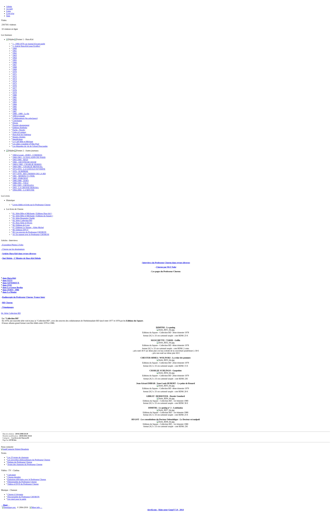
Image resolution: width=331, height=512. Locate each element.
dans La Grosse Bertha (13, 287)
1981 (15, 97)
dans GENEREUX (11, 283)
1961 (15, 51)
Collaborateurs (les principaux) (25, 118)
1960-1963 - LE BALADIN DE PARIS (29, 157)
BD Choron (7, 303)
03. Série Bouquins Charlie (24, 218)
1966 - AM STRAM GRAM (24, 162)
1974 (15, 81)
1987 (15, 111)
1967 (15, 65)
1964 (15, 58)
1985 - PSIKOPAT (20, 178)
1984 (15, 104)
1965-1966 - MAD (20, 160)
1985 (15, 107)
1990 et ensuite (19, 116)
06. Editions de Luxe (21, 225)
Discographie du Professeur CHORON (23, 497)
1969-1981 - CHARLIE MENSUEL (28, 167)
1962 (15, 53)
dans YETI (7, 280)
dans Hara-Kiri (9, 278)
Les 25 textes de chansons (18, 457)
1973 (15, 79)
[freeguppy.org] (9, 507)
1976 (15, 86)
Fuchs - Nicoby (19, 130)
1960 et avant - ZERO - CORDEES (27, 155)
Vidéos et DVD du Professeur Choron (23, 484)
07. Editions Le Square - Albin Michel (28, 227)
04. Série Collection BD (22, 220)
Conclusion (17, 121)
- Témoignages (7, 307)
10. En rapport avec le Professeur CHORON (31, 234)
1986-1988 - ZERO (21, 181)
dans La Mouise (10, 292)
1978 (15, 90)
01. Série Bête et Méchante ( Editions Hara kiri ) (32, 213)
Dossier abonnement (21, 125)
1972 (15, 76)
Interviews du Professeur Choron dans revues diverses (166, 263)
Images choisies (19, 137)
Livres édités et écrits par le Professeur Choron (31, 205)
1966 (15, 62)
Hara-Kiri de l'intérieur (22, 134)
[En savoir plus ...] (36, 507)
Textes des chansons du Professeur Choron (24, 464)
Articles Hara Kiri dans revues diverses (19, 254)
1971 (15, 74)
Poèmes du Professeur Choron (19, 462)
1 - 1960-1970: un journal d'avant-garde (29, 44)
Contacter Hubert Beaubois (18, 449)
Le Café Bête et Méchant (23, 141)
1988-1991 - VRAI (20, 183)
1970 (15, 72)
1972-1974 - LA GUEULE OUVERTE (29, 169)
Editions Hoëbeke (20, 128)
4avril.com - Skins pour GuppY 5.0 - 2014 (165, 510)
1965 (15, 60)
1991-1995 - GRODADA (23, 185)
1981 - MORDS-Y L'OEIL (24, 176)
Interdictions (18, 139)
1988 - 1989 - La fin (21, 114)
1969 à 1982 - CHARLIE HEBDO (27, 164)
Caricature (11, 475)
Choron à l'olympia (15, 494)
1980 (15, 95)
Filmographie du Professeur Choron (22, 482)
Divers (15, 123)
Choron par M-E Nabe (166, 267)
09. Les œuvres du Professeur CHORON (29, 232)
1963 (15, 55)
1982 (15, 100)
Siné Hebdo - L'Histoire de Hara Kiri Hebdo (21, 258)
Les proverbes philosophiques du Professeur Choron (28, 460)
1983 (15, 102)
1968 (15, 67)
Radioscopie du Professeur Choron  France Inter (23, 297)
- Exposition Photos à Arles (12, 245)
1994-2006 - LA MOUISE (23, 190)
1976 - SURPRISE (20, 171)
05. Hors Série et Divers (22, 223)
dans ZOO (7, 285)
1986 (15, 109)
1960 (15, 48)
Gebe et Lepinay (19, 132)
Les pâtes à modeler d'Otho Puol (26, 144)
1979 (15, 93)
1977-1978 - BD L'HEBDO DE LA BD (29, 174)
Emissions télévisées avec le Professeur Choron (26, 479)
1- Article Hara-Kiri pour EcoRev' (26, 46)
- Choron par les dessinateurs (13, 249)
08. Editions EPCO (20, 230)
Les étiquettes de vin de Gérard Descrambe (30, 146)
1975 (15, 83)
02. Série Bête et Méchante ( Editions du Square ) (33, 216)
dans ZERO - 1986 (11, 290)
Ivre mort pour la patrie (16, 499)
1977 (15, 88)
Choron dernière (14, 477)
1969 (15, 69)
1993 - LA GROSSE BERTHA (26, 188)
